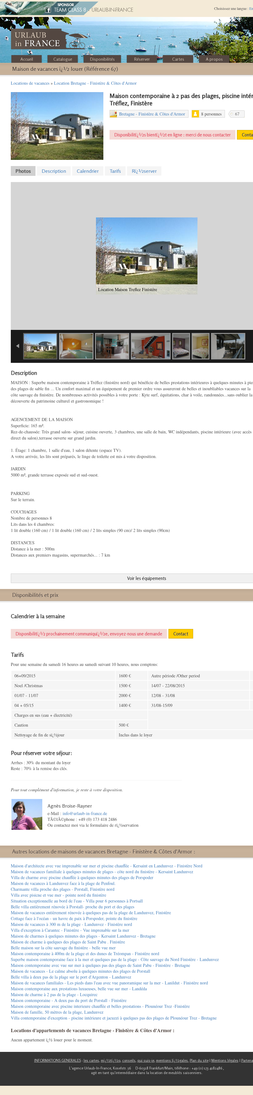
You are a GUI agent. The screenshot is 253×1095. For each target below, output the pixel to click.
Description (54, 171)
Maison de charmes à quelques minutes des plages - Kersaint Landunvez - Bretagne (83, 936)
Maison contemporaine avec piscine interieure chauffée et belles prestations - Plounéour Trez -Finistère (100, 1006)
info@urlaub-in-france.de (85, 813)
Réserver (142, 59)
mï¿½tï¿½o (110, 1060)
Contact (180, 634)
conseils (128, 1060)
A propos (214, 59)
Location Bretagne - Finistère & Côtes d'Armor (95, 83)
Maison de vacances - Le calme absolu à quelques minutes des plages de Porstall (80, 971)
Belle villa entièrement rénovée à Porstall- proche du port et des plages (72, 907)
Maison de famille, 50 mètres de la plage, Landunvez (57, 1012)
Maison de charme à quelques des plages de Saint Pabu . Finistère (68, 942)
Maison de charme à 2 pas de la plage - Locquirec (54, 994)
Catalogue (62, 59)
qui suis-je (145, 1060)
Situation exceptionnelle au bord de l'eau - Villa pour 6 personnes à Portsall (77, 901)
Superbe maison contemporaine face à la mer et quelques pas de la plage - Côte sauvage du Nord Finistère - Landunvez (115, 959)
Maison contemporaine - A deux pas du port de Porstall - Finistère (68, 1000)
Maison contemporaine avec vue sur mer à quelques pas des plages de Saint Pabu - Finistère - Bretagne (100, 965)
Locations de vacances (30, 83)
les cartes (91, 1060)
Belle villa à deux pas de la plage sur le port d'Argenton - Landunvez (71, 977)
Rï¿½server (144, 171)
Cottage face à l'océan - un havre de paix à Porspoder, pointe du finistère (74, 918)
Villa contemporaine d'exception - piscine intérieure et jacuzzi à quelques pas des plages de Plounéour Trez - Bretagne (114, 1018)
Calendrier (88, 171)
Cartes (178, 59)
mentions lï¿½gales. (172, 1060)
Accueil (26, 59)
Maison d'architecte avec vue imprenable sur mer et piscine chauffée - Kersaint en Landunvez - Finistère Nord (106, 866)
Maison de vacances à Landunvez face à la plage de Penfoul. (63, 883)
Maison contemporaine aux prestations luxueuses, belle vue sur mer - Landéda (79, 989)
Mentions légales (224, 1060)
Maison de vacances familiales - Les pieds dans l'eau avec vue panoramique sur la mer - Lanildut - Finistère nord (109, 983)
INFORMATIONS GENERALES (57, 1060)
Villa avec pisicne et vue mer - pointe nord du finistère (58, 895)
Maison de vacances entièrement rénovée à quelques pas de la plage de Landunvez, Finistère (91, 912)
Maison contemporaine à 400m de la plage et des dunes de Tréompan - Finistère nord (85, 953)
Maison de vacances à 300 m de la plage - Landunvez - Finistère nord (71, 924)
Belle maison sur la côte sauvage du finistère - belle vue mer (63, 948)
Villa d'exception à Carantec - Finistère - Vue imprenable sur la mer (70, 930)
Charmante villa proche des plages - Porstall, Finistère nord (62, 889)
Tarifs (115, 171)
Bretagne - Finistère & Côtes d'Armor (152, 114)
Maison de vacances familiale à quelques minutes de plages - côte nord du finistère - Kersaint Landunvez (102, 871)
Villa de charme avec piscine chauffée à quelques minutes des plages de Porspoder (82, 877)
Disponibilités (102, 59)
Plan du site (199, 1060)
